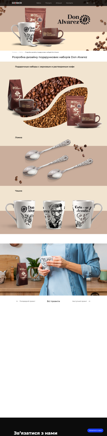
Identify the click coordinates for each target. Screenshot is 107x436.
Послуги (48, 3)
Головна (14, 52)
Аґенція (59, 3)
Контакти (69, 3)
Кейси (38, 3)
